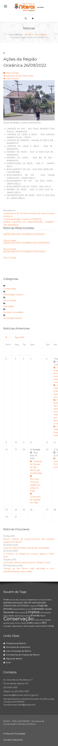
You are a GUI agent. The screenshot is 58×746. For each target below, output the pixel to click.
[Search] (25, 18)
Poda (6, 599)
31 (16, 517)
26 (31, 509)
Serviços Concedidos (13, 312)
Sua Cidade (8, 306)
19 (36, 476)
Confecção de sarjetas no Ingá (35, 500)
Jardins (24, 623)
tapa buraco (17, 626)
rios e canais (48, 626)
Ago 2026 (19, 337)
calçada (48, 609)
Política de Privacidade (14, 733)
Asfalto (30, 623)
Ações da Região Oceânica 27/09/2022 (23, 219)
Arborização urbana (32, 626)
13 (47, 442)
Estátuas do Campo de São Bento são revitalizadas (36, 467)
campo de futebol (45, 600)
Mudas (16, 600)
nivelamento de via (12, 213)
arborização (17, 602)
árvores (35, 615)
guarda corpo (8, 623)
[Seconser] (29, 7)
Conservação (9, 288)
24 (16, 509)
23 (7, 509)
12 (31, 442)
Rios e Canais (12, 73)
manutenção (39, 602)
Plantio (22, 609)
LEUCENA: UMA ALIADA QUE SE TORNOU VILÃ (26, 562)
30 (7, 517)
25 (24, 509)
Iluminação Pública (12, 318)
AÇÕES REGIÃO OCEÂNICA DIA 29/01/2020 (26, 243)
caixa (42, 620)
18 (24, 449)
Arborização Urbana (13, 294)
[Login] (32, 18)
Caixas (36, 620)
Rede (11, 616)
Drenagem (7, 626)
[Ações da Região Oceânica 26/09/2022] (29, 100)
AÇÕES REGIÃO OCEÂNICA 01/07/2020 (24, 251)
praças (16, 609)
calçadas (47, 620)
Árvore (28, 609)
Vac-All (27, 602)
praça (5, 616)
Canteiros (33, 606)
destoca (37, 623)
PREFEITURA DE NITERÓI (16, 606)
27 (47, 509)
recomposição (45, 613)
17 (16, 449)
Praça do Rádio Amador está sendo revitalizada (26, 548)
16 (7, 449)
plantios (7, 602)
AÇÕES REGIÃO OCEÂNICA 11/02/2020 (24, 234)
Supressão (38, 608)
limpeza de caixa (38, 213)
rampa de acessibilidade (28, 600)
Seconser (8, 612)
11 (23, 442)
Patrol (26, 213)
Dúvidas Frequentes (13, 740)
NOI (44, 622)
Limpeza (33, 612)
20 (47, 449)
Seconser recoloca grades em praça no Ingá (35, 485)
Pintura (17, 623)
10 (16, 442)
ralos (11, 600)
